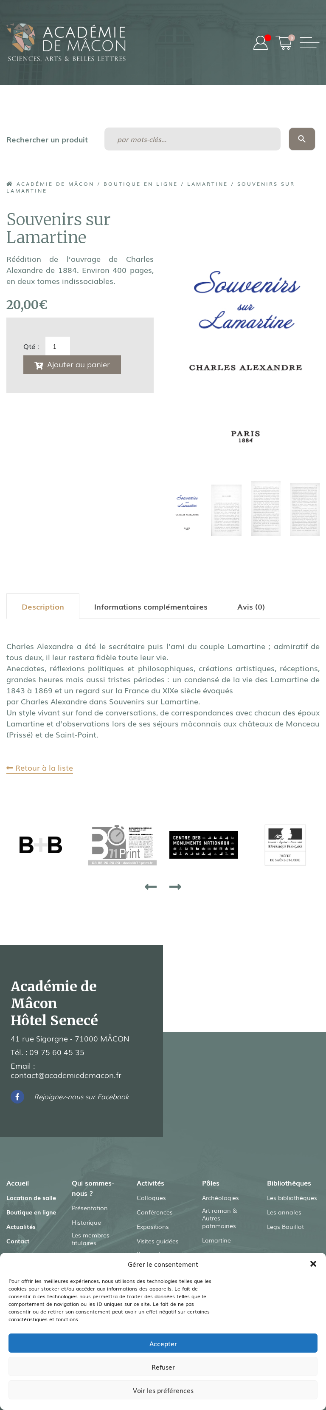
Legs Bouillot (285, 1226)
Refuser (163, 1366)
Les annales (284, 1212)
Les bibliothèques (292, 1197)
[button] (313, 1264)
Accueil (17, 1182)
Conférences (155, 1212)
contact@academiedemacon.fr (66, 1074)
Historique (86, 1222)
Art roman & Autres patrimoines (219, 1217)
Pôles (210, 1182)
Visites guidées (158, 1241)
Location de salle (31, 1197)
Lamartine (207, 183)
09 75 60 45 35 (56, 1051)
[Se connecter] (260, 43)
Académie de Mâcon (54, 183)
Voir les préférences (163, 1390)
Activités (150, 1182)
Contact (18, 1241)
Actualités (21, 1226)
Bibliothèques (289, 1182)
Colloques (151, 1197)
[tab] (42, 606)
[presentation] (151, 886)
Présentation (90, 1207)
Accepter (163, 1343)
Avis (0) (251, 606)
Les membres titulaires (91, 1238)
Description (43, 606)
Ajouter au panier (78, 363)
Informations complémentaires (151, 606)
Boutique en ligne (141, 183)
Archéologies (220, 1197)
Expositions (153, 1226)
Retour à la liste (43, 767)
